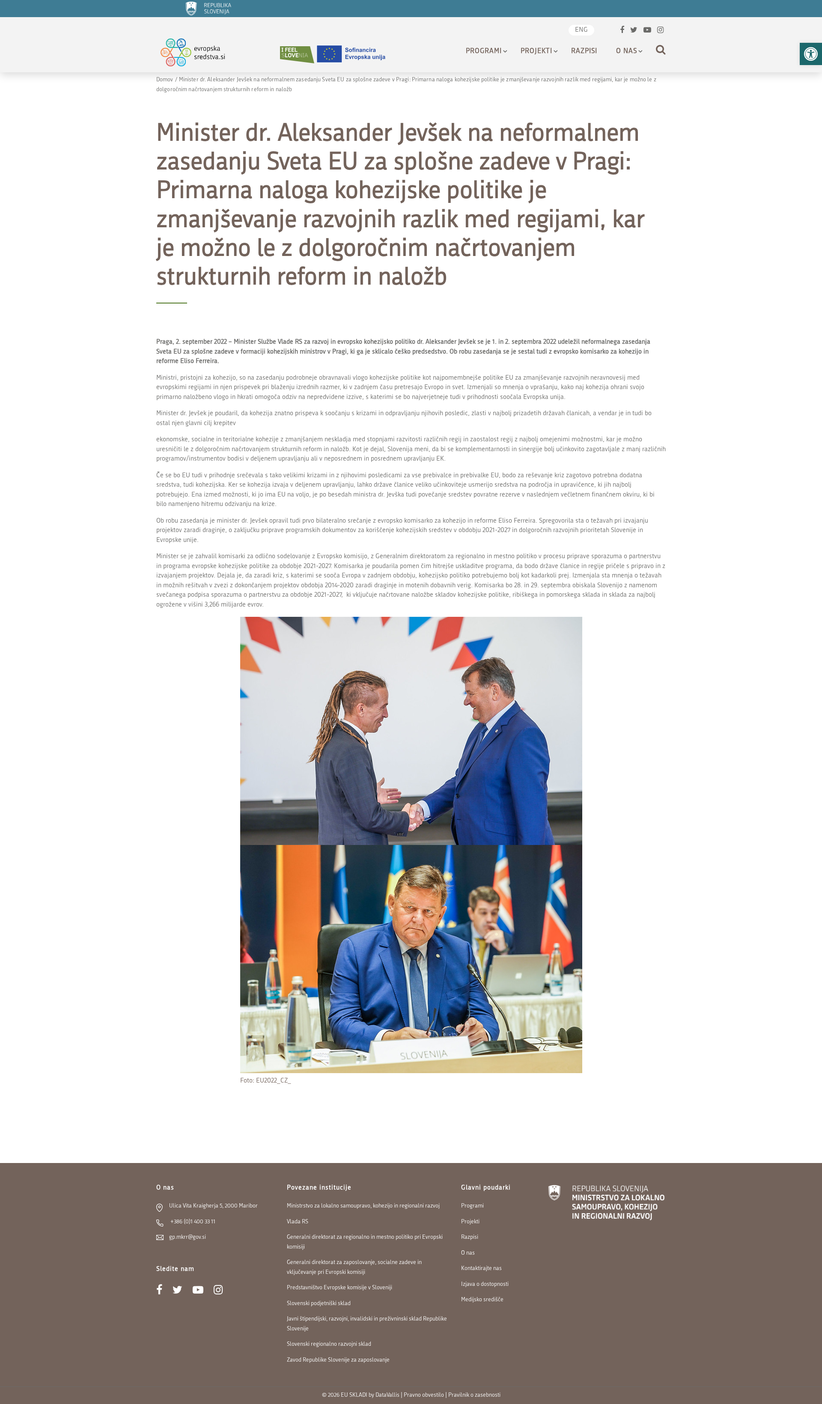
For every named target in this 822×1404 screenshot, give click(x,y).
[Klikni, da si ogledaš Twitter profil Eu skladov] (633, 31)
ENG (581, 30)
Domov (164, 80)
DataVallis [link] (387, 1395)
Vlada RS (297, 1222)
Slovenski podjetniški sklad (319, 1303)
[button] (811, 54)
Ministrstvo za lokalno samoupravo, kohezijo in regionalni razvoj (363, 1206)
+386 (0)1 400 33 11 (192, 1222)
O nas (626, 51)
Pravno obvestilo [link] (424, 1395)
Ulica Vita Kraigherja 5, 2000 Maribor (213, 1206)
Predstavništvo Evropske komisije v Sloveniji (339, 1288)
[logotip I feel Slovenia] (297, 54)
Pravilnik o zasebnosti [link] (474, 1395)
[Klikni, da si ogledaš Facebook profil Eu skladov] (622, 31)
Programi (484, 51)
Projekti (536, 51)
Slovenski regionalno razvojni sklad (329, 1344)
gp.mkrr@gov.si (187, 1237)
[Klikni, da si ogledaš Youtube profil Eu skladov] (647, 31)
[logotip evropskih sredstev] (200, 54)
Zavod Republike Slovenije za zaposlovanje (338, 1360)
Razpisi (584, 51)
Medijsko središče (482, 1300)
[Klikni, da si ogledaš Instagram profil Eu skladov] (660, 31)
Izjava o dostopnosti (485, 1284)
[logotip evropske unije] (356, 54)
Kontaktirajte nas (481, 1268)
